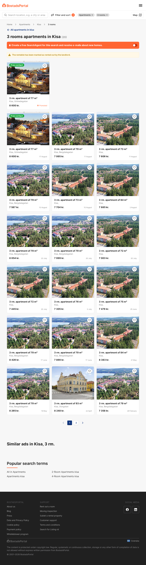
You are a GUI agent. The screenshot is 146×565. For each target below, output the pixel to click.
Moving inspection (48, 511)
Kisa (39, 24)
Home (9, 24)
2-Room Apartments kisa (65, 471)
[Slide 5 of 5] (31, 92)
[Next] (82, 423)
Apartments (24, 24)
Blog (9, 511)
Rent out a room (47, 506)
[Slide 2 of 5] (26, 92)
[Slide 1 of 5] (25, 92)
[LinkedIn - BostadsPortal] (135, 509)
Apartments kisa (16, 476)
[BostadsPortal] (15, 5)
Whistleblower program (17, 534)
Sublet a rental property (51, 515)
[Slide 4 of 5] (30, 92)
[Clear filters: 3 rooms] (107, 15)
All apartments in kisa (22, 29)
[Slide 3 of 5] (28, 92)
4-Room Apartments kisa (65, 476)
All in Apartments (16, 471)
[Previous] (63, 423)
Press (9, 515)
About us (11, 506)
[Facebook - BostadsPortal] (127, 509)
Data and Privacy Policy (18, 520)
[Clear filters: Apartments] (92, 15)
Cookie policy (13, 525)
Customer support (48, 520)
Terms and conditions (50, 525)
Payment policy (14, 529)
